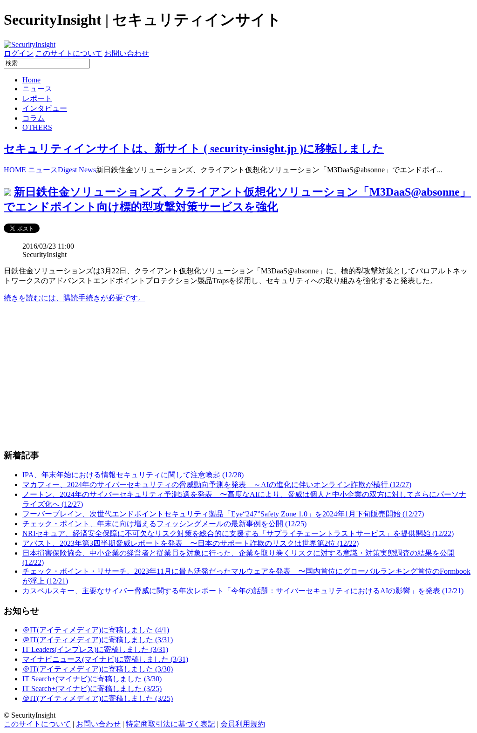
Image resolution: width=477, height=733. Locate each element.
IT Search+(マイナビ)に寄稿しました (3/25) (92, 688)
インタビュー (44, 108)
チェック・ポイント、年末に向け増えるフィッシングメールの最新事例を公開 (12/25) (164, 524)
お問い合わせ (126, 53)
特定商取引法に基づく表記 (170, 724)
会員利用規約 (242, 724)
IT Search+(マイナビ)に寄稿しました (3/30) (92, 679)
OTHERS (37, 127)
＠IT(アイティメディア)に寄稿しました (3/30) (97, 669)
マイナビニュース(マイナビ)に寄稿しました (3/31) (105, 659)
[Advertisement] (238, 376)
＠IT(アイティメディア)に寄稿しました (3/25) (97, 698)
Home (31, 80)
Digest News (77, 170)
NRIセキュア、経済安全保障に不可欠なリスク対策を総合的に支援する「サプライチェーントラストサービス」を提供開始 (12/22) (238, 533)
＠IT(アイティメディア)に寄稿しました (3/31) (97, 640)
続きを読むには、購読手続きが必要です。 (74, 298)
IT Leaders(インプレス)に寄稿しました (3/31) (95, 649)
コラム (33, 118)
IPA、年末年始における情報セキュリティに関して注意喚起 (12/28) (133, 475)
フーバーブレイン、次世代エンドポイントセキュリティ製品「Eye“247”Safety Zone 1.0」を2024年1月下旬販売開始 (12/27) (223, 514)
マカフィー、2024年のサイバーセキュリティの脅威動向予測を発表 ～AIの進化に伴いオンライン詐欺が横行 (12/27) (216, 485)
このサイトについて (68, 53)
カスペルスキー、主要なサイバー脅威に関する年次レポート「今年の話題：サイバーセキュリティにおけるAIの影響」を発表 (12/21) (242, 591)
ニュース (37, 89)
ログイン (19, 53)
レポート (37, 98)
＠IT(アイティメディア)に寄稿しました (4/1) (95, 630)
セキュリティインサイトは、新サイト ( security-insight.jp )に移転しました (194, 149)
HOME (15, 170)
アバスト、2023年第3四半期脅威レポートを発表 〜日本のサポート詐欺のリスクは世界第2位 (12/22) (190, 543)
